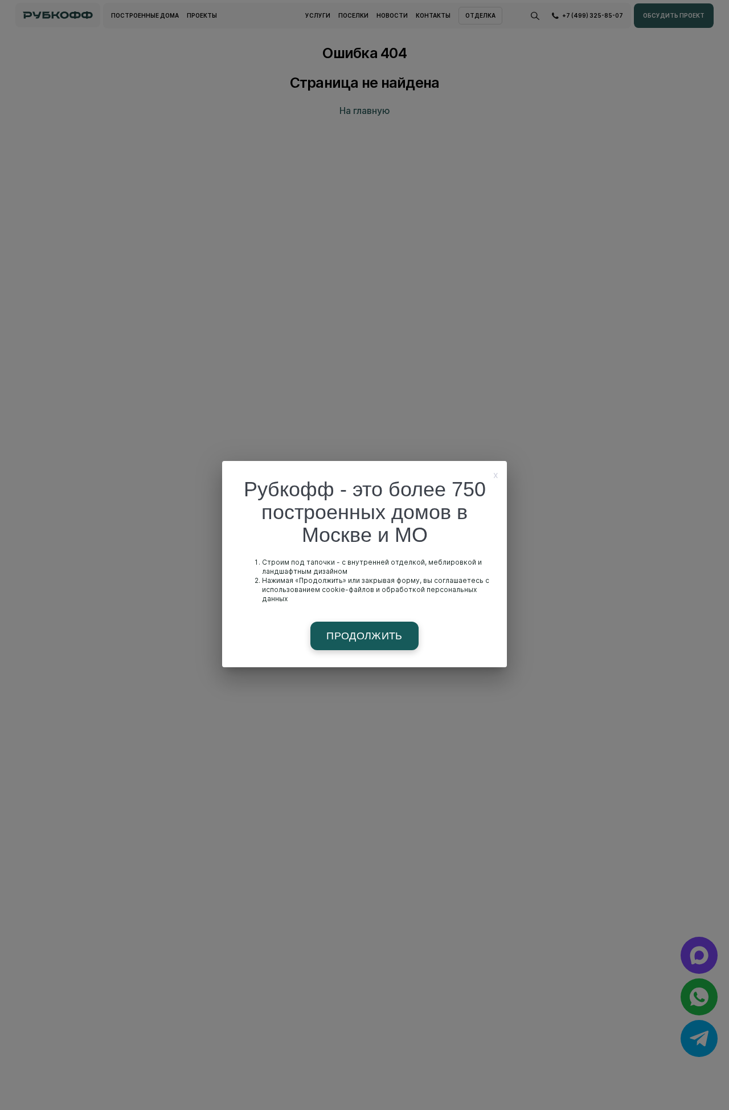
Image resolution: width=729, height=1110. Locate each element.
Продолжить (364, 636)
